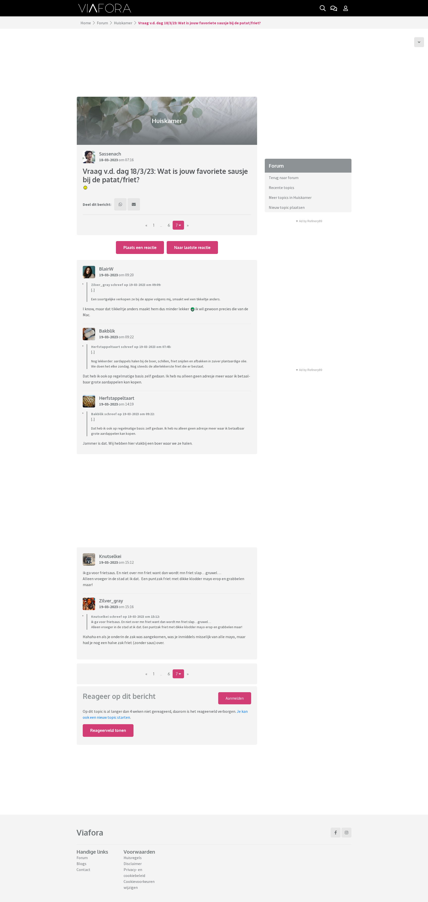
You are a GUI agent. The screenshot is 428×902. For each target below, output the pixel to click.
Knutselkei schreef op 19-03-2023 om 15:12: (125, 616)
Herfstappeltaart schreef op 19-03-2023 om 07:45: (131, 346)
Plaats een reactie (140, 247)
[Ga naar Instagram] (346, 833)
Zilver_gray (111, 600)
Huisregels (133, 857)
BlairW (106, 269)
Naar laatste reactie (192, 247)
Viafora (90, 832)
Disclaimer (133, 863)
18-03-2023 (108, 159)
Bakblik (107, 331)
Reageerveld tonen (108, 730)
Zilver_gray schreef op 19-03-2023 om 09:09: (126, 284)
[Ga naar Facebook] (336, 833)
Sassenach (110, 153)
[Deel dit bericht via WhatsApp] (120, 204)
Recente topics (281, 187)
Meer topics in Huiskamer (290, 197)
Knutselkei (110, 556)
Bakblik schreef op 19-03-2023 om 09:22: (123, 414)
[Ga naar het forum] (334, 8)
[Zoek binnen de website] (323, 8)
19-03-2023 (108, 274)
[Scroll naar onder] (419, 42)
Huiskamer (123, 22)
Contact (83, 869)
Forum (102, 22)
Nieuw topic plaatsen (287, 207)
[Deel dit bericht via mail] (134, 204)
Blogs (81, 863)
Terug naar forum (283, 177)
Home (85, 22)
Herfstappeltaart (116, 398)
